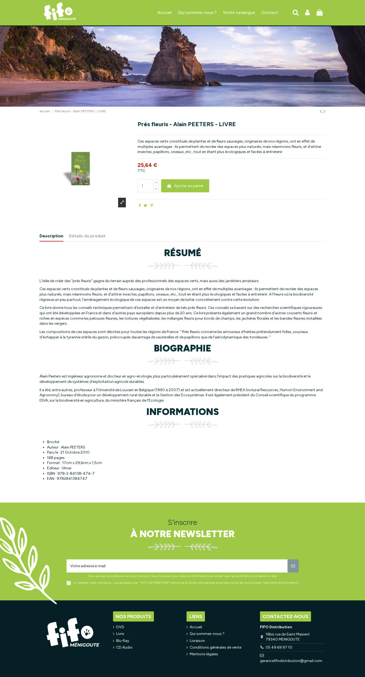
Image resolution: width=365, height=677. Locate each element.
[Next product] (324, 111)
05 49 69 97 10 (279, 647)
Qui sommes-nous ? (207, 633)
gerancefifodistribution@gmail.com (291, 661)
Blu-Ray (122, 640)
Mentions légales (204, 654)
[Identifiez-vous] (307, 12)
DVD (120, 627)
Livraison (197, 640)
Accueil (196, 627)
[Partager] (140, 205)
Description (51, 235)
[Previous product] (321, 111)
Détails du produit (87, 235)
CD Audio (124, 647)
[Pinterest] (151, 205)
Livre (120, 633)
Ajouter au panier (189, 186)
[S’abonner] (293, 566)
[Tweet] (145, 205)
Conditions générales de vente (215, 647)
